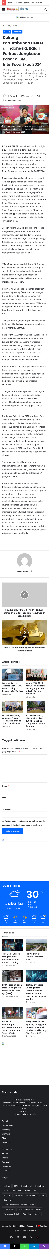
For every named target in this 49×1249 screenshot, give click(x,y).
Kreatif (5, 1153)
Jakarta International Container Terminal (19, 1205)
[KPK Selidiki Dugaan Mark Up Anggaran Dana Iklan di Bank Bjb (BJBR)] (12, 976)
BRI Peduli (19, 1195)
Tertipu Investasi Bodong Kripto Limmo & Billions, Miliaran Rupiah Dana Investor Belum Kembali (36, 992)
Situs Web (6, 809)
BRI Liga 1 (7, 1195)
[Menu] (3, 10)
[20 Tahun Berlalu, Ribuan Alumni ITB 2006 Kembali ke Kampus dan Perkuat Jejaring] (36, 707)
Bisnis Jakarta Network (26, 1230)
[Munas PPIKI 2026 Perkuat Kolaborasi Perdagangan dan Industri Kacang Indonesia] (36, 675)
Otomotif (6, 1170)
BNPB (27, 1191)
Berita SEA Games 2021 (13, 1191)
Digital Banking (32, 1195)
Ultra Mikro (26, 1214)
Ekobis (14, 26)
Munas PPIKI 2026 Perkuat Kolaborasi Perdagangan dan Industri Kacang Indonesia (35, 688)
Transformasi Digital (11, 1214)
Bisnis (4, 1138)
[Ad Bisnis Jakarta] (24, 17)
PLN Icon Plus (9, 1209)
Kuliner (5, 1158)
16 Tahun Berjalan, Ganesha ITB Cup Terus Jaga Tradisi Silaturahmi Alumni (11, 719)
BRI (35, 1191)
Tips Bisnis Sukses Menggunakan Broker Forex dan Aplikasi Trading (11, 958)
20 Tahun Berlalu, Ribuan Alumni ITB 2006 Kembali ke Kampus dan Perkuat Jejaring (36, 720)
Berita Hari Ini (26, 1186)
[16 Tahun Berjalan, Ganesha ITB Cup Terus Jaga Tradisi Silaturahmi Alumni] (12, 707)
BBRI (16, 1186)
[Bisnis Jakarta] (18, 9)
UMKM (37, 1214)
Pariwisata (6, 1162)
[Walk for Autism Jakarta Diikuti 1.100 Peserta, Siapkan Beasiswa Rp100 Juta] (12, 675)
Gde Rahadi (10, 96)
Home (7, 26)
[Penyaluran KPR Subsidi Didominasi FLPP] (36, 945)
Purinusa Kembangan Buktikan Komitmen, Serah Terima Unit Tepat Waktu (12, 1027)
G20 (43, 1195)
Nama (5, 786)
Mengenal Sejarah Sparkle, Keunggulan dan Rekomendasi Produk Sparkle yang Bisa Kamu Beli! (36, 1027)
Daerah (5, 1121)
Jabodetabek (7, 1125)
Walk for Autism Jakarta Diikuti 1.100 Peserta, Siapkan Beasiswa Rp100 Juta (12, 687)
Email (5, 798)
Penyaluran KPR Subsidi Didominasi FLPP (35, 956)
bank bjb (7, 1186)
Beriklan (43, 1226)
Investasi (6, 1142)
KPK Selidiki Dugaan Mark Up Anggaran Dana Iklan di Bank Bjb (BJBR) (12, 989)
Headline (17, 32)
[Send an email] (16, 96)
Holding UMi (8, 1200)
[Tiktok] (37, 1237)
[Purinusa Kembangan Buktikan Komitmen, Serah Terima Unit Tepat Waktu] (12, 1013)
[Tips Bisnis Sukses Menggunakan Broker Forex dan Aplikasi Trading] (12, 945)
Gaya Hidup (7, 1149)
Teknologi (6, 1130)
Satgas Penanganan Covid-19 (29, 1209)
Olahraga (6, 1134)
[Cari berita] (45, 10)
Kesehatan (6, 1166)
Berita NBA (39, 1186)
